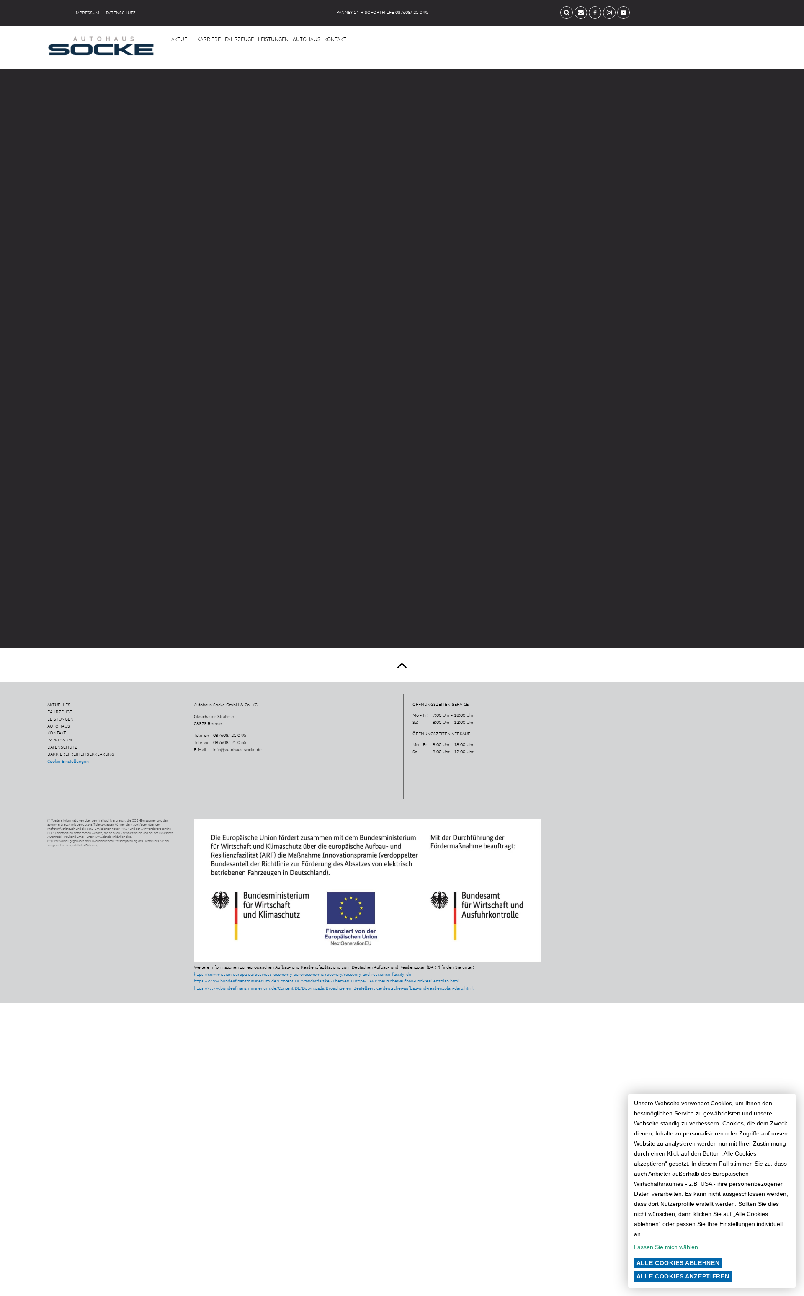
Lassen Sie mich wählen (666, 1247)
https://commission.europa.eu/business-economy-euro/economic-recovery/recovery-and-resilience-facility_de (302, 974)
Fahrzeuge (239, 39)
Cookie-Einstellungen (68, 761)
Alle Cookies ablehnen (678, 1263)
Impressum (87, 13)
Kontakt (335, 39)
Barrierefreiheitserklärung (80, 754)
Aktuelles (58, 705)
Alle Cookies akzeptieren (682, 1276)
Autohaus (306, 39)
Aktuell (182, 39)
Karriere (209, 39)
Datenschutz (121, 13)
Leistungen (273, 39)
